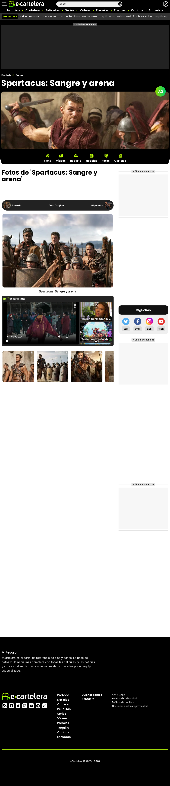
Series (69, 10)
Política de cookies (123, 702)
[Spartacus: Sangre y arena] (18, 367)
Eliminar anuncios (86, 24)
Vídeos (85, 10)
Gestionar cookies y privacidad (130, 706)
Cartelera (32, 10)
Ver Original (56, 205)
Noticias (13, 10)
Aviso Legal (118, 694)
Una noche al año (70, 16)
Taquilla (63, 728)
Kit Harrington (49, 16)
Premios (102, 10)
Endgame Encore (29, 16)
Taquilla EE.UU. (107, 16)
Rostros (120, 10)
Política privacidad (124, 698)
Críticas (137, 10)
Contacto (88, 699)
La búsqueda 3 (125, 16)
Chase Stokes (144, 16)
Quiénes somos (92, 695)
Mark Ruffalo (89, 16)
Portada (6, 75)
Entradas (156, 10)
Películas (53, 10)
